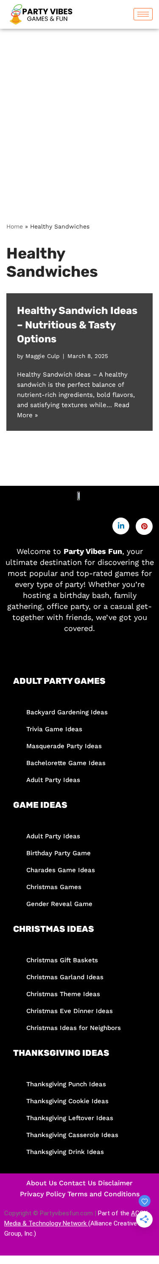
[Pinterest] (144, 526)
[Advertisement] (79, 112)
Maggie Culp (42, 355)
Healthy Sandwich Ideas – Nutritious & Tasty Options (77, 325)
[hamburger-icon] (143, 14)
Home (14, 226)
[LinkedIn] (120, 526)
